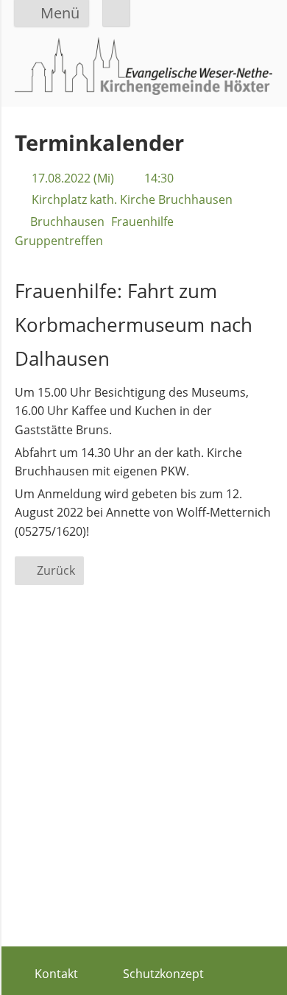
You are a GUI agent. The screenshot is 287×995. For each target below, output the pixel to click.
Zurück (56, 570)
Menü (59, 13)
